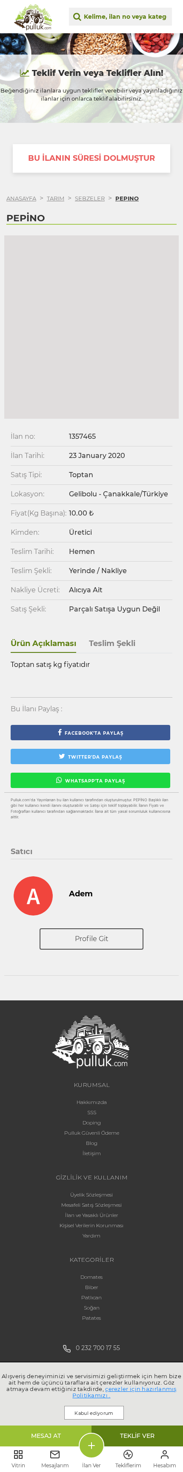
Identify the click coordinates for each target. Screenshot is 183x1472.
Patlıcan (91, 1297)
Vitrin (18, 1465)
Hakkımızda (92, 1102)
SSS (91, 1112)
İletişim (92, 1153)
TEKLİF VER (137, 1436)
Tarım (55, 198)
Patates (91, 1318)
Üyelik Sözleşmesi (91, 1194)
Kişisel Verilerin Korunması (91, 1225)
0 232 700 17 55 (95, 1348)
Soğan (92, 1307)
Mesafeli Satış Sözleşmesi (91, 1205)
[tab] (43, 644)
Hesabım (164, 1465)
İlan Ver (91, 1465)
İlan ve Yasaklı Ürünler (91, 1215)
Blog (91, 1143)
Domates (91, 1277)
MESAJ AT (46, 1436)
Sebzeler (90, 198)
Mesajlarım (55, 1465)
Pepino (127, 198)
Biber (91, 1287)
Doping (92, 1122)
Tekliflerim (128, 1465)
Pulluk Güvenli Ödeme (91, 1133)
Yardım (91, 1235)
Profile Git (92, 939)
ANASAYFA (21, 198)
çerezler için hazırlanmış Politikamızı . (124, 1392)
